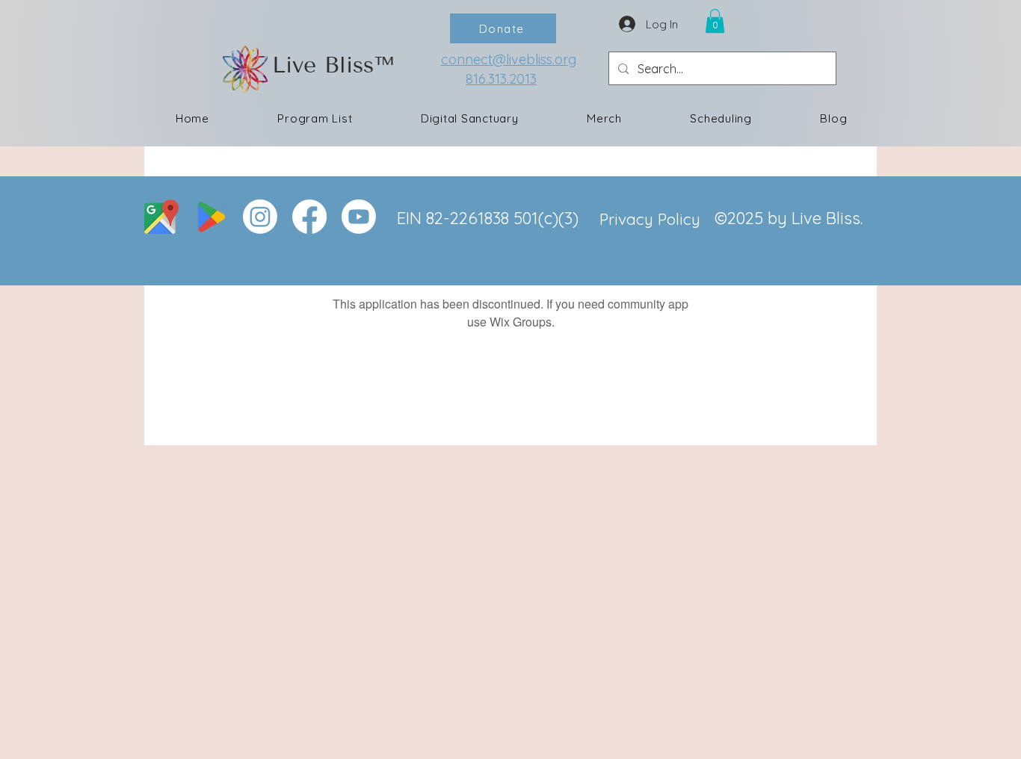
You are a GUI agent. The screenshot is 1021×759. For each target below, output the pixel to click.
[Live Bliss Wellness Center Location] (161, 216)
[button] (715, 21)
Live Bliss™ (333, 65)
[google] (211, 216)
